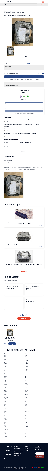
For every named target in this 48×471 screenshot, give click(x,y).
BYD (4, 372)
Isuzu (5, 425)
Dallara (5, 394)
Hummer (5, 419)
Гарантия (16, 446)
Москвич (26, 437)
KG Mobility (6, 429)
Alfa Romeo (6, 358)
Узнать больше (24, 318)
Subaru (26, 412)
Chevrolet (5, 384)
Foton (5, 406)
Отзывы (26, 450)
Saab (26, 399)
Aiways (5, 356)
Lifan (26, 353)
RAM (26, 392)
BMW (5, 370)
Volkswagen (27, 427)
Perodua (26, 381)
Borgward (5, 376)
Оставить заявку (12, 343)
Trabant (26, 425)
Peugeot (26, 383)
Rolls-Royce (27, 395)
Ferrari (5, 401)
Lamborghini (6, 432)
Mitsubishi (26, 373)
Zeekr (26, 433)
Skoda (26, 408)
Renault (26, 394)
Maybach (26, 363)
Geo (4, 412)
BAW (4, 369)
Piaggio (26, 384)
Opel (26, 380)
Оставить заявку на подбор (24, 76)
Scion (26, 404)
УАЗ (25, 439)
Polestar (26, 387)
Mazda (26, 365)
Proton (26, 391)
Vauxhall (26, 426)
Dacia (5, 390)
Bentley (5, 373)
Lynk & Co (26, 358)
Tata (25, 418)
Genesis (5, 411)
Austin (5, 366)
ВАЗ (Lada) (27, 434)
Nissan (26, 377)
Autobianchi (6, 367)
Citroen (5, 387)
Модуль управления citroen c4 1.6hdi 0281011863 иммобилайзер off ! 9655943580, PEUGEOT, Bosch (24, 222)
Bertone (5, 374)
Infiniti (5, 423)
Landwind (5, 436)
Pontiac (26, 388)
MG (25, 359)
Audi (4, 365)
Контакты (27, 452)
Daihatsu (5, 392)
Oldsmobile (27, 379)
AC (4, 353)
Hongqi (5, 418)
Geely (5, 409)
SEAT (26, 398)
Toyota (26, 423)
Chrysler (5, 385)
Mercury (26, 369)
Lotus (26, 356)
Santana (26, 401)
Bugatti (5, 379)
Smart (26, 409)
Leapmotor (6, 437)
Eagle (5, 398)
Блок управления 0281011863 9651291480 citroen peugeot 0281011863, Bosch (24, 264)
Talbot (26, 416)
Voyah (26, 430)
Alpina (5, 359)
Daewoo (5, 391)
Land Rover (6, 434)
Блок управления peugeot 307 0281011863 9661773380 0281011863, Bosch (24, 244)
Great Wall (5, 413)
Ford (4, 405)
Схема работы (17, 453)
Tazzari (26, 419)
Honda (5, 416)
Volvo (26, 429)
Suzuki (26, 413)
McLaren (26, 366)
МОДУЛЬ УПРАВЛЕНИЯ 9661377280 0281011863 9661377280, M (10, 338)
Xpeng (26, 432)
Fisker (5, 404)
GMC (5, 408)
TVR (25, 415)
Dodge (5, 395)
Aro (4, 360)
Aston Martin (6, 363)
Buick (5, 380)
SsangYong (27, 411)
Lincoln (26, 355)
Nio (25, 376)
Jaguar (5, 426)
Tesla (26, 420)
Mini (25, 372)
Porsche (26, 390)
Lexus (5, 439)
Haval (5, 415)
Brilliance (5, 377)
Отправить (24, 111)
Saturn (26, 402)
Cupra (5, 388)
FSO (4, 399)
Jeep (5, 427)
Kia (4, 430)
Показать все (24, 271)
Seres (26, 405)
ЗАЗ (25, 436)
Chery (5, 383)
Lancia (5, 433)
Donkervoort (6, 397)
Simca (26, 406)
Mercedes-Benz (27, 367)
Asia (4, 362)
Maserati (26, 362)
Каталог (27, 448)
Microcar (26, 370)
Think (26, 422)
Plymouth (26, 385)
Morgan (26, 374)
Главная (26, 446)
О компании (16, 455)
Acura (5, 355)
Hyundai (5, 420)
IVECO (5, 422)
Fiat (4, 402)
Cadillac (5, 381)
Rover (26, 397)
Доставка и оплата (18, 451)
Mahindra (26, 360)
